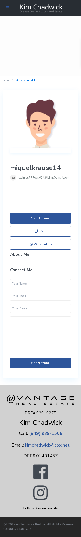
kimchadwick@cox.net (47, 445)
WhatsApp (42, 244)
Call (42, 231)
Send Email (40, 218)
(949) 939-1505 (45, 433)
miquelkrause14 (35, 167)
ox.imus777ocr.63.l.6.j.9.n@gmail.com (44, 178)
